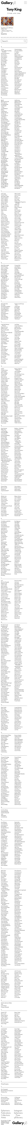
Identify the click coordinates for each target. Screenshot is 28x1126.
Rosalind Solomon (18, 905)
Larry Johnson (18, 497)
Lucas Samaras (4, 881)
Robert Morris (18, 682)
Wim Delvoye (4, 288)
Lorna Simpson (18, 873)
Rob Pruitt (17, 800)
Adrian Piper (17, 772)
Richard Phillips (4, 804)
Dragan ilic (3, 489)
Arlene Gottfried (18, 383)
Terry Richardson (4, 852)
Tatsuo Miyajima (18, 648)
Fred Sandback (4, 888)
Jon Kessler (3, 554)
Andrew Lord (17, 602)
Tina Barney (3, 114)
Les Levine (3, 618)
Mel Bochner (17, 100)
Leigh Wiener (17, 1037)
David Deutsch (4, 297)
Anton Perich (3, 789)
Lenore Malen (4, 637)
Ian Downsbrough (18, 279)
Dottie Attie (17, 82)
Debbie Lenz (3, 611)
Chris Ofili (3, 742)
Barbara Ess (17, 311)
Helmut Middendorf (19, 629)
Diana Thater (4, 980)
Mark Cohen (17, 200)
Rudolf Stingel (18, 945)
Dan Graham (17, 386)
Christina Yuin (4, 1092)
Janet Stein (17, 927)
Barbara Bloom (4, 186)
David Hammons (4, 447)
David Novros (18, 728)
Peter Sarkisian (4, 900)
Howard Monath (18, 655)
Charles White (18, 1031)
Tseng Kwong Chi (4, 240)
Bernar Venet (17, 1012)
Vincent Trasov (18, 976)
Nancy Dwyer (18, 297)
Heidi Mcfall (3, 680)
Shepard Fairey (4, 327)
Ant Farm (3, 331)
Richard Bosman (18, 115)
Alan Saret (3, 899)
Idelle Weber (4, 1056)
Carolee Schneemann (5, 925)
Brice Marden (4, 649)
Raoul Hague (4, 436)
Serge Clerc (3, 254)
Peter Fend (3, 347)
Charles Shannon (4, 943)
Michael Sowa (18, 913)
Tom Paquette (4, 771)
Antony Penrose (4, 786)
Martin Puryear (18, 804)
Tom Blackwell (4, 176)
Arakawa (17, 60)
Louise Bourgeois (18, 118)
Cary (2, 211)
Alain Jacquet (4, 499)
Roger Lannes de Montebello (18, 664)
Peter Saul (3, 902)
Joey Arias (17, 64)
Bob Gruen (17, 414)
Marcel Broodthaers (19, 140)
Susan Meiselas (4, 693)
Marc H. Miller (18, 636)
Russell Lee (3, 600)
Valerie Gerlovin (4, 389)
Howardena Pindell (19, 768)
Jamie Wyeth (17, 1077)
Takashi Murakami (19, 698)
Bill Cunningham (18, 251)
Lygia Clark (3, 250)
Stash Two (17, 996)
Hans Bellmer (4, 155)
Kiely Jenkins (3, 507)
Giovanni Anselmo (19, 50)
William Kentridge (5, 550)
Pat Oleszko (3, 747)
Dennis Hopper (18, 465)
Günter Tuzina (18, 991)
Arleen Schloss (4, 918)
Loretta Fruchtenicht (19, 359)
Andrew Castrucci (5, 224)
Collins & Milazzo (18, 630)
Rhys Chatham (4, 239)
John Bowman (18, 123)
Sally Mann (3, 642)
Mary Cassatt (4, 215)
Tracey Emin (17, 306)
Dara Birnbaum (4, 175)
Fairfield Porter (18, 785)
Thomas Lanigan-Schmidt (6, 589)
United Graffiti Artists (19, 74)
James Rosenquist (18, 843)
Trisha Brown (17, 151)
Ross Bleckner (4, 182)
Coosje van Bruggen (19, 158)
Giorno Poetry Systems (19, 963)
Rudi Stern (17, 935)
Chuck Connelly (18, 219)
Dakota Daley (4, 269)
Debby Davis (4, 281)
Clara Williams (18, 1044)
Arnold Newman (18, 708)
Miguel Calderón (4, 197)
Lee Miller (17, 634)
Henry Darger (4, 275)
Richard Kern (4, 551)
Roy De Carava (4, 204)
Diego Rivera (17, 823)
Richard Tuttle (17, 989)
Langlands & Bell (4, 151)
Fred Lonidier (17, 600)
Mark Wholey (18, 1035)
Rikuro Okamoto (4, 743)
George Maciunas (5, 628)
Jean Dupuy (17, 296)
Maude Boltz (17, 108)
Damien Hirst (17, 451)
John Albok (3, 72)
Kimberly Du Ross (18, 845)
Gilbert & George (5, 385)
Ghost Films (3, 352)
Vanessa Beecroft (4, 144)
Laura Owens (17, 750)
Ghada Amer (4, 79)
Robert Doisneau (18, 273)
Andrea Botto (17, 116)
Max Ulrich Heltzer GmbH (6, 416)
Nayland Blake (4, 179)
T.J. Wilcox (17, 1038)
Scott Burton (17, 181)
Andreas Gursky (18, 418)
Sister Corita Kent (5, 549)
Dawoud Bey (4, 169)
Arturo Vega (3, 1023)
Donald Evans (18, 317)
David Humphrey (18, 479)
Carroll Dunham (18, 291)
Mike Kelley (3, 543)
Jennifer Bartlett (4, 119)
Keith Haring (3, 454)
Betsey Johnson (18, 496)
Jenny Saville (4, 908)
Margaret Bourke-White (20, 119)
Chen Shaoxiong (4, 944)
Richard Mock (18, 649)
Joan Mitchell (17, 644)
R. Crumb (17, 247)
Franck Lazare (4, 597)
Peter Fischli (3, 363)
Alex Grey (17, 401)
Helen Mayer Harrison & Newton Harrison (6, 461)
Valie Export (17, 318)
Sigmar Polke (17, 780)
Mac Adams (3, 58)
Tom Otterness (18, 747)
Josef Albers (3, 71)
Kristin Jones (17, 508)
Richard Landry (4, 587)
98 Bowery (18, 1117)
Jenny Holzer (17, 461)
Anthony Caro (4, 207)
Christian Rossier (18, 848)
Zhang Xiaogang (4, 1084)
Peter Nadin (3, 707)
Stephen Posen (18, 786)
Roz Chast (3, 238)
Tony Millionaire (18, 638)
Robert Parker (4, 773)
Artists (3, 1117)
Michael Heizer (4, 479)
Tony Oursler (17, 749)
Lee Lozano (17, 607)
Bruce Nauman (4, 721)
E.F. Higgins (17, 436)
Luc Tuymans (17, 990)
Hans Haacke (4, 428)
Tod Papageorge (4, 769)
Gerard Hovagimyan (19, 469)
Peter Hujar (17, 478)
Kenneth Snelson (18, 898)
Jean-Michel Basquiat (5, 123)
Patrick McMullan (5, 688)
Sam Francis (17, 342)
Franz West (17, 1028)
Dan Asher (17, 78)
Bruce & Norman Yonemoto (7, 1090)
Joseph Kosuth (18, 550)
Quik (2, 814)
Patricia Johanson (5, 514)
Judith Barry (3, 116)
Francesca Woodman (19, 1072)
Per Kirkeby (3, 572)
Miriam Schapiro (4, 913)
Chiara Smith (17, 884)
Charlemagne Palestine (6, 764)
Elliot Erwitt (17, 310)
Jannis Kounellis (18, 551)
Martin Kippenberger (5, 569)
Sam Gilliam (3, 403)
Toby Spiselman (18, 917)
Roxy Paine (3, 760)
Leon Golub (17, 372)
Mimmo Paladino (5, 761)
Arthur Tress (17, 979)
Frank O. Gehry (4, 379)
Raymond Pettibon (5, 794)
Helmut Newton (18, 713)
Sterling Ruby (17, 858)
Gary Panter (3, 765)
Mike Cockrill (17, 193)
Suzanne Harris (4, 457)
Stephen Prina (18, 793)
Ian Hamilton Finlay (5, 354)
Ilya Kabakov (4, 522)
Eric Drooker (17, 283)
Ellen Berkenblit (4, 161)
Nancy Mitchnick (18, 647)
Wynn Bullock (17, 164)
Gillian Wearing (4, 1052)
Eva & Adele (3, 61)
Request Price (4, 33)
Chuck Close (3, 257)
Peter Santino (4, 896)
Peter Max (3, 674)
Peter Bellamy (4, 154)
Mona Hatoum (4, 468)
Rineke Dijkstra (18, 268)
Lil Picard (17, 758)
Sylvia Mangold (4, 641)
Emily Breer (17, 133)
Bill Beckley (3, 140)
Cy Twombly (17, 997)
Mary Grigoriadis (18, 404)
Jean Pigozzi (17, 766)
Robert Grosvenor (18, 413)
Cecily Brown (17, 147)
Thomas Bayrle (4, 128)
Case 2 (2, 213)
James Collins (17, 211)
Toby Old (3, 745)
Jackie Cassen (4, 217)
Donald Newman (18, 711)
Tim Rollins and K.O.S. (5, 521)
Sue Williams (17, 1047)
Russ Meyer (17, 626)
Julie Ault (16, 88)
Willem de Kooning (19, 543)
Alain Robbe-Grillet (19, 827)
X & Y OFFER (3, 740)
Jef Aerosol (3, 65)
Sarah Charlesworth (5, 236)
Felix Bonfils (17, 109)
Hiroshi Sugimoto (18, 953)
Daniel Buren (17, 170)
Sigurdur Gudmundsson (20, 415)
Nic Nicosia (17, 714)
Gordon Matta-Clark (5, 671)
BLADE (2, 178)
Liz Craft (16, 242)
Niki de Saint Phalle (5, 801)
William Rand (4, 830)
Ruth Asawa (17, 77)
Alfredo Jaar (4, 496)
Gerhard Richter (4, 854)
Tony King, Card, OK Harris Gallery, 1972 (7, 28)
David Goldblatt (4, 421)
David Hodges (18, 455)
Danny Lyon (17, 618)
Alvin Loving (17, 605)
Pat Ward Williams (19, 1045)
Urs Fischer (3, 360)
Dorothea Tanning (5, 973)
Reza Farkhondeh (5, 329)
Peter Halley (3, 440)
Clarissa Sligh (17, 879)
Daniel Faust (3, 334)
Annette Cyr (17, 260)
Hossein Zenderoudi (5, 1104)
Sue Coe (16, 196)
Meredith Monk (18, 656)
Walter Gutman (18, 422)
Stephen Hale (4, 438)
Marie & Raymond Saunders (5, 904)
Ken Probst (17, 796)
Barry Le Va (3, 1013)
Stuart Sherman (4, 957)
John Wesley (3, 1075)
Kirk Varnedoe (4, 1019)
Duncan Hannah (4, 450)
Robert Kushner (18, 571)
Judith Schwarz (4, 931)
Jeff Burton (17, 180)
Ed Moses (17, 688)
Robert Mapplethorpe (6, 645)
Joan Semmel (4, 939)
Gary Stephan (18, 933)
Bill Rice (2, 851)
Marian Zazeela (4, 1100)
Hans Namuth (4, 714)
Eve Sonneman (18, 909)
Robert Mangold (4, 639)
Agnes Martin (4, 662)
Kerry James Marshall (5, 660)
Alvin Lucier (17, 611)
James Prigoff (17, 791)
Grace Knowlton (18, 536)
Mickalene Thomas (5, 986)
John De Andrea (4, 90)
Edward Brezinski (18, 136)
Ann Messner (17, 624)
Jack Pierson (17, 764)
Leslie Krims (17, 561)
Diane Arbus (17, 63)
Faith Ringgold (4, 861)
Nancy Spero (17, 915)
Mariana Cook (18, 224)
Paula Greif (17, 400)
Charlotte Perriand (5, 791)
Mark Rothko (17, 851)
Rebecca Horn (18, 467)
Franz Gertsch (4, 392)
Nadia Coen (17, 197)
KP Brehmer (17, 134)
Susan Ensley (17, 309)
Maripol (3, 656)
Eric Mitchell (17, 642)
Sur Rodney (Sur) (18, 958)
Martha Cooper (18, 225)
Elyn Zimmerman (18, 1100)
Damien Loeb (17, 595)
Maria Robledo (18, 832)
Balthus (2, 109)
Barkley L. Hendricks (19, 428)
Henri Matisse (4, 670)
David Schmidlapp (5, 919)
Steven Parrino (4, 778)
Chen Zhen (17, 1098)
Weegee (3, 1060)
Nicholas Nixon (18, 718)
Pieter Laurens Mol (19, 652)
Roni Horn (17, 468)
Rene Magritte (4, 630)
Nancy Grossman (18, 411)
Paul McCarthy (4, 676)
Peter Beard (3, 130)
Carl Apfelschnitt (18, 57)
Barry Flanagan (18, 328)
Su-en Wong (17, 1069)
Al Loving (17, 604)
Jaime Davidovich (5, 279)
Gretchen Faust (4, 335)
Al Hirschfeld (17, 449)
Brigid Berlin (3, 162)
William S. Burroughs (19, 175)
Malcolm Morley (18, 681)
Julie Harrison (4, 462)
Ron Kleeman (17, 521)
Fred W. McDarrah (5, 677)
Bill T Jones (17, 504)
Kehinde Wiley (18, 1040)
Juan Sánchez (18, 965)
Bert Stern (17, 934)
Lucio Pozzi (17, 789)
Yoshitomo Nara (4, 717)
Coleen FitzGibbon (19, 325)
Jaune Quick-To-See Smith (20, 890)
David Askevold (18, 79)
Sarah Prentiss (18, 790)
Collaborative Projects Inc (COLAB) (20, 202)
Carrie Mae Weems (5, 1062)
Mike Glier (3, 414)
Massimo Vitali (18, 1019)
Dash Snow (17, 899)
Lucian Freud (17, 353)
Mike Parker (3, 772)
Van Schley (3, 917)
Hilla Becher (3, 137)
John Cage (3, 193)
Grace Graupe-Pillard (19, 393)
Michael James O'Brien (6, 735)
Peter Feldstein (4, 343)
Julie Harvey (3, 465)
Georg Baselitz (4, 122)
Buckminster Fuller (18, 360)
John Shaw (3, 951)
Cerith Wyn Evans (18, 316)
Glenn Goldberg (4, 418)
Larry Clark (3, 249)
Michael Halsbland (5, 442)
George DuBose (18, 284)
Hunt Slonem (17, 880)
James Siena (3, 961)
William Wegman (5, 1063)
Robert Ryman (18, 863)
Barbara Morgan (18, 675)
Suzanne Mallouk (5, 638)
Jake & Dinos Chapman (6, 234)
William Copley (18, 229)
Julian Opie (17, 738)
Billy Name (3, 713)
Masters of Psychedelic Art (20, 72)
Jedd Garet (3, 375)
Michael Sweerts (18, 960)
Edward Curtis (18, 254)
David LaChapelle (5, 582)
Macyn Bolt (17, 105)
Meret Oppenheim (19, 740)
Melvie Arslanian (18, 71)
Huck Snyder (17, 902)
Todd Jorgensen (18, 512)
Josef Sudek (17, 952)
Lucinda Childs (4, 245)
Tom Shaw (3, 953)
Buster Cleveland (4, 256)
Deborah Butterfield (19, 185)
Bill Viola (16, 1015)
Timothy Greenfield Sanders (5, 890)
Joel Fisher (17, 324)
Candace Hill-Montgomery (18, 441)
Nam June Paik (4, 758)
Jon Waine (3, 1030)
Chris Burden (17, 168)
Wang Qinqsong (4, 811)
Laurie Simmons (18, 872)
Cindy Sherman (4, 954)
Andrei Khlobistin (4, 557)
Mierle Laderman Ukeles (6, 1002)
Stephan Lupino (18, 614)
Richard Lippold (18, 593)
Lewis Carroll (4, 209)
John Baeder (3, 105)
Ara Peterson (4, 793)
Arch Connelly (18, 218)
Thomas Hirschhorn (19, 450)
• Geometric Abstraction (6, 30)
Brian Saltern (4, 879)
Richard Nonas (18, 722)
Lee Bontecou (17, 112)
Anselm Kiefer (4, 558)
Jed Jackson (3, 497)
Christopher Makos (5, 634)
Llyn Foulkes (17, 338)
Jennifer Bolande (18, 104)
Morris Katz (3, 535)
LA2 (2, 580)
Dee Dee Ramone (5, 827)
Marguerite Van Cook (19, 222)
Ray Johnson (17, 500)
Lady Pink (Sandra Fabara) (5, 325)
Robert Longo (18, 598)
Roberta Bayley (4, 126)
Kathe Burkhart (18, 173)
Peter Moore (17, 674)
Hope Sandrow (4, 893)
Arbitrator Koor (18, 546)
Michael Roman (18, 837)
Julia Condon (17, 217)
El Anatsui (3, 86)
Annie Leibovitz (4, 607)
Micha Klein (17, 525)
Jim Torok (3, 994)
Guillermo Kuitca (18, 567)
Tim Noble (17, 720)
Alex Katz (3, 533)
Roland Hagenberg (5, 435)
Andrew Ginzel (4, 407)
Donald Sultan (18, 956)
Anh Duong (17, 294)
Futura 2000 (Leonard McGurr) (6, 686)
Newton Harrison (5, 464)
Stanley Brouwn (18, 144)
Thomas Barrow (4, 115)
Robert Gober (4, 417)
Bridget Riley (3, 858)
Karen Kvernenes (18, 572)
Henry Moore (17, 673)
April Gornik (17, 382)
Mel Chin (3, 246)
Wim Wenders (4, 1073)
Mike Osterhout (18, 746)
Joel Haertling (4, 431)
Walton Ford (17, 335)
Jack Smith (17, 888)
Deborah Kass (4, 532)
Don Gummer (17, 417)
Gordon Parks (4, 775)
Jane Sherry (3, 958)
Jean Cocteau (18, 195)
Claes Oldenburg (4, 746)
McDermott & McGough (6, 682)
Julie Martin (3, 664)
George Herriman (18, 432)
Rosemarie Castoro (5, 221)
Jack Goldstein (18, 371)
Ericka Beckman (4, 141)
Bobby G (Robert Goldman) (18, 369)
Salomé (2, 877)
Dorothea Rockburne (19, 834)
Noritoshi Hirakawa (19, 446)
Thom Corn (17, 233)
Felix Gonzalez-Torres (19, 374)
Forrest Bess (3, 166)
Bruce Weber (4, 1055)
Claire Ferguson (4, 349)
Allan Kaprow (4, 529)
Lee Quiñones (4, 816)
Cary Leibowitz (4, 608)
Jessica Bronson (18, 139)
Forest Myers (17, 700)
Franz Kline (17, 531)
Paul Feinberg (4, 339)
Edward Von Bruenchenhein (18, 153)
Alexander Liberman (19, 584)
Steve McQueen (4, 689)
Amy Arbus (17, 61)
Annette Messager (5, 702)
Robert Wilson (18, 1055)
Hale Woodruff (18, 1073)
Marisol (2, 658)
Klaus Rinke (3, 863)
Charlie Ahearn (4, 68)
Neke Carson (4, 210)
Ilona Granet (17, 390)
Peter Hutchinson (18, 480)
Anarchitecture (4, 83)
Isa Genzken (3, 384)
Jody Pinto (17, 769)
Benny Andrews (4, 92)
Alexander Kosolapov (19, 547)
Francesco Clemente (5, 253)
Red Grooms (17, 407)
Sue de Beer (3, 147)
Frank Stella (17, 931)
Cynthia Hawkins (4, 469)
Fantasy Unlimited (5, 1007)
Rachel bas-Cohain (5, 121)
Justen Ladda (4, 584)
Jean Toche (3, 993)
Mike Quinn (3, 815)
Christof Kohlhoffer (19, 539)
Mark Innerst (17, 489)
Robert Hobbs (18, 453)
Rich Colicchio (18, 210)
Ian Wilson (17, 1052)
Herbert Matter (4, 673)
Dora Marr (3, 659)
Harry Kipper (4, 571)
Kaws (2, 540)
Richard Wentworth (5, 1074)
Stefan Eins (3, 312)
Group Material (4, 669)
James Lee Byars (18, 187)
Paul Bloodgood (4, 184)
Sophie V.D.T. (4, 1012)
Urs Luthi (16, 615)
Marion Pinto (17, 771)
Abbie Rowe (17, 854)
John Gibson (3, 398)
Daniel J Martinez (5, 667)
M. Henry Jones (18, 510)
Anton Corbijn (18, 232)
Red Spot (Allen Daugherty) (4, 277)
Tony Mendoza (4, 699)
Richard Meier (4, 691)
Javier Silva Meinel (5, 692)
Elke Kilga (3, 562)
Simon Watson (4, 1050)
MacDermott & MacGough (4, 627)
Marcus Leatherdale (5, 598)
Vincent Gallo (4, 374)
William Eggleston (5, 310)
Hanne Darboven (5, 273)
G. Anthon (17, 52)
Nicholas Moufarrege (19, 691)
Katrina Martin (4, 666)
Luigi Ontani (3, 750)
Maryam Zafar (4, 1097)
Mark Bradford (18, 126)
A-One (2, 49)
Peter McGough (4, 684)
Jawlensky (3, 504)
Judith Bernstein (4, 164)
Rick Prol (16, 797)
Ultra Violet (17, 1016)
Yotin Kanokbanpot (5, 526)
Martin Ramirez (4, 825)
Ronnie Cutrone (18, 258)
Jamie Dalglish (4, 271)
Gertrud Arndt (18, 68)
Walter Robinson (18, 830)
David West (3, 1078)
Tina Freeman (18, 352)
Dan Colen (17, 205)
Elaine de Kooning (18, 542)
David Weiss (3, 1067)
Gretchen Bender (4, 158)
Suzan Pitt (17, 775)
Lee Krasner (17, 560)
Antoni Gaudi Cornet (19, 235)
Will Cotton (17, 239)
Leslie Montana (18, 658)
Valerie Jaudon (4, 503)
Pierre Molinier (18, 654)
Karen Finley (3, 356)
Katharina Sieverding (5, 964)
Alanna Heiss (4, 478)
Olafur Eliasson (4, 316)
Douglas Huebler (18, 475)
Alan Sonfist (17, 906)
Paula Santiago (4, 895)
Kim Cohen (17, 199)
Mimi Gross (17, 410)
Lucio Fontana (18, 334)
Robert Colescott (18, 207)
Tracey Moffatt (18, 651)
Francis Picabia (18, 757)
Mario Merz (3, 700)
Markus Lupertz (18, 612)
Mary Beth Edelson (5, 308)
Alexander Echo (4, 303)
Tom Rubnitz (17, 857)
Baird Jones (17, 503)
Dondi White (17, 1033)
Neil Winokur (17, 1058)
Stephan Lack (4, 583)
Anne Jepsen (3, 511)
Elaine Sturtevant (18, 951)
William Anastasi (4, 85)
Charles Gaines (4, 370)
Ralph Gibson (4, 399)
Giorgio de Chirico (5, 247)
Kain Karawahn (4, 531)
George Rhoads (4, 845)
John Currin (17, 253)
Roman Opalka (18, 735)
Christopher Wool (18, 1076)
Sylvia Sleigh (17, 877)
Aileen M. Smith (18, 881)
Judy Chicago (4, 243)
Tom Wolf (17, 1066)
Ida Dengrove (4, 294)
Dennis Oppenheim (19, 739)
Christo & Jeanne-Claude (6, 505)
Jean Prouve (17, 798)
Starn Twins (17, 993)
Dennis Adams (4, 56)
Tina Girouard (4, 410)
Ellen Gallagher (4, 373)
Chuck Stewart (18, 942)
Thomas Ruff (17, 859)
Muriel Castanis (4, 218)
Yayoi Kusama (18, 569)
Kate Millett (17, 637)
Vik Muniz (17, 696)
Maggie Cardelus (5, 206)
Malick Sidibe (4, 960)
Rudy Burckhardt (18, 167)
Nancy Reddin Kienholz (6, 561)
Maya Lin (17, 589)
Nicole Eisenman (4, 313)
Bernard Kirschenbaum (6, 574)
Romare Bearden (4, 132)
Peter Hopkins (18, 462)
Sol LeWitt (17, 583)
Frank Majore (4, 633)
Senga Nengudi (4, 726)
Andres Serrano (4, 942)
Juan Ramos (3, 829)
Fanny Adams (4, 57)
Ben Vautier (3, 1020)
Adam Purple (17, 803)
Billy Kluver (17, 533)
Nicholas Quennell (5, 812)
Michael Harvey (4, 467)
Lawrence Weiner (5, 1066)
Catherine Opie (18, 736)
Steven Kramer (18, 557)
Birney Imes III (4, 487)
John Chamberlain (5, 231)
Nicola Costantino (18, 237)
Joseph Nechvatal (5, 722)
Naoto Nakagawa (5, 711)
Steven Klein (17, 526)
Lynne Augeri (17, 86)
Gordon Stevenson (19, 941)
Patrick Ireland (18, 490)
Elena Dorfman (18, 276)
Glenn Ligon (17, 587)
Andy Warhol (4, 1041)
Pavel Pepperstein (5, 787)
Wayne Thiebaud (5, 983)
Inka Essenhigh (18, 313)
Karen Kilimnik (4, 565)
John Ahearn (4, 69)
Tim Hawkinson (4, 472)
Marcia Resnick (4, 843)
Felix (2, 345)
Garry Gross (17, 408)
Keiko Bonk (17, 111)
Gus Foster (17, 337)
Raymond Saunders (5, 907)
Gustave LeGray (4, 605)
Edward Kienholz (4, 560)
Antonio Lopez (18, 601)
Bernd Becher (4, 136)
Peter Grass (17, 392)
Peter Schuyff (4, 928)
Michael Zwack (18, 1103)
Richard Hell (3, 480)
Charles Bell (3, 150)
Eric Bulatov (17, 163)
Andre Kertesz (4, 553)
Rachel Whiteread (18, 1034)
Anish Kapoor (4, 528)
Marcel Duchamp (18, 287)
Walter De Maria (4, 652)
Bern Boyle (17, 125)
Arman (16, 66)
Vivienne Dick (17, 265)
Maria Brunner (18, 159)
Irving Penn (3, 785)
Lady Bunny (17, 166)
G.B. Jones (17, 507)
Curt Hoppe (17, 464)
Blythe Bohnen (18, 103)
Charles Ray (3, 833)
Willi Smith (17, 895)
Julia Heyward (18, 435)
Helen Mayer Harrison (6, 458)
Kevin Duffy (17, 289)
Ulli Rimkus (3, 859)
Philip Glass (3, 413)
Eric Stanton (17, 922)
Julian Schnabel (4, 922)
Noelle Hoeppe (18, 457)
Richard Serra (4, 940)
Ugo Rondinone (18, 840)
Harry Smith (17, 887)
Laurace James (4, 500)
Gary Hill (17, 439)
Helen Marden (4, 651)
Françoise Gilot (4, 404)
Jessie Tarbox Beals (5, 129)
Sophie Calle (3, 203)
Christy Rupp (17, 861)
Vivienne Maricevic (5, 653)
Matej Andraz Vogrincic (20, 1020)
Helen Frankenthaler (19, 348)
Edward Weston (18, 1030)
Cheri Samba (4, 883)
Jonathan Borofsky (19, 114)
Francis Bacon (4, 103)
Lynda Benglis (4, 159)
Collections (5, 1115)
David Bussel (17, 182)
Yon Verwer (17, 1013)
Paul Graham (17, 388)
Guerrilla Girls (4, 409)
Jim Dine (16, 269)
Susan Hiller (17, 443)
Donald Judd (17, 515)
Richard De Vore (18, 1022)
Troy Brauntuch (18, 132)
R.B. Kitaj (3, 575)
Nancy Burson (18, 178)
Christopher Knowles (19, 535)
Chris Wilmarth (18, 1049)
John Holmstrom (18, 458)
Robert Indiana (18, 487)
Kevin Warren (4, 1044)
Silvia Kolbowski (18, 540)
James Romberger (19, 838)
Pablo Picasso (17, 761)
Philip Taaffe (3, 971)
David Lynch (17, 616)
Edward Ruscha (18, 862)
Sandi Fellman (4, 346)
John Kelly (3, 546)
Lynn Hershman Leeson (6, 602)
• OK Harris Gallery (5, 31)
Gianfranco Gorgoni (19, 379)
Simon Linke (17, 591)
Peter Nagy (3, 708)
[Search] (14, 41)
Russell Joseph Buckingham (18, 161)
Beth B (2, 100)
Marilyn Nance (4, 715)
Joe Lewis (17, 582)
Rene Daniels (4, 272)
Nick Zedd (3, 1101)
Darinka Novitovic (19, 726)
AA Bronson (17, 137)
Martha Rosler (18, 844)
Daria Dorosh (17, 277)
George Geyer (4, 393)
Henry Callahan (4, 200)
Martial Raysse (4, 836)
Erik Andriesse (4, 93)
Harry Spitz (17, 919)
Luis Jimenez (3, 512)
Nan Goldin (3, 423)
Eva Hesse (17, 433)
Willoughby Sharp (5, 949)
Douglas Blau (4, 180)
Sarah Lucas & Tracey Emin (19, 304)
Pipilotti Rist (17, 822)
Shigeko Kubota (18, 565)
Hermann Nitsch (18, 717)
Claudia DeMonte (5, 291)
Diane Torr (3, 997)
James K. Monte (18, 662)
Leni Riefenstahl (4, 855)
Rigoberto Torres (18, 973)
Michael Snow (18, 901)
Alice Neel (3, 724)
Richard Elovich (4, 319)
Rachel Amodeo (4, 81)
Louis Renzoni (4, 840)
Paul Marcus (3, 648)
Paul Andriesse (4, 94)
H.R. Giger (3, 402)
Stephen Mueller (18, 695)
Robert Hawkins (4, 471)
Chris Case (3, 214)
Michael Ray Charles (5, 235)
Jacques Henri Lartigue (6, 591)
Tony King (3, 567)
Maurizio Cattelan (5, 227)
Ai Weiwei (3, 1069)
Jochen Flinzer (18, 332)
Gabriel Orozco (18, 743)
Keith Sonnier (17, 910)
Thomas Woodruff (18, 1074)
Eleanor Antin (17, 54)
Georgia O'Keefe (5, 736)
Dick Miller (17, 631)
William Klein (17, 528)
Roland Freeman (18, 350)
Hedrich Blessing (4, 183)
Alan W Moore (18, 668)
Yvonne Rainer (4, 823)
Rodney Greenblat (19, 397)
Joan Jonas (17, 501)
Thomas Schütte (4, 932)
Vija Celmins (3, 228)
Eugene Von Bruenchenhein (18, 156)
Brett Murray (17, 699)
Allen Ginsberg (4, 406)
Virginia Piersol (18, 762)
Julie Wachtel (4, 1028)
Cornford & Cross (18, 244)
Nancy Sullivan (18, 955)
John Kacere (3, 524)
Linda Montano (18, 659)
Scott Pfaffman (4, 798)
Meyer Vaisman (4, 1015)
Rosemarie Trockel (19, 980)
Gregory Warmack (5, 1042)
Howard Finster (4, 359)
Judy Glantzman (4, 411)
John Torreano (18, 971)
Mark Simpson (18, 874)
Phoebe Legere (4, 604)
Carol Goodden (18, 375)
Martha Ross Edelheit (5, 306)
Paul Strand (17, 948)
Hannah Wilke (18, 1041)
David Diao (3, 298)
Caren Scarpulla (4, 911)
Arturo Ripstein (4, 865)
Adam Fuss (17, 363)
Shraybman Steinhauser (20, 930)
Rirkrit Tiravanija (4, 990)
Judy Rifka (3, 857)
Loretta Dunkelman (19, 293)
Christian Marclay (5, 646)
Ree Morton (17, 686)
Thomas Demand (4, 290)
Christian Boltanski (18, 107)
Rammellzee (3, 826)
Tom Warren (3, 1045)
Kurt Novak (17, 725)
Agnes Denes (4, 292)
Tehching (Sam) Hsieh (19, 474)
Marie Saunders (4, 906)
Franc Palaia (3, 762)
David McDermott (5, 678)
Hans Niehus (17, 715)
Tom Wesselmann (5, 1077)
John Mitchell (17, 645)
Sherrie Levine (4, 619)
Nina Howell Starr (18, 923)
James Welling (4, 1071)
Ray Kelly (3, 547)
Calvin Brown (17, 146)
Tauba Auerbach (18, 84)
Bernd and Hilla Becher (6, 134)
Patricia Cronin (18, 243)
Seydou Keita (4, 542)
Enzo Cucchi (17, 249)
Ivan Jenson (3, 510)
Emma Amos (3, 82)
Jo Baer (2, 107)
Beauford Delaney (5, 286)
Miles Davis (3, 283)
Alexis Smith (17, 883)
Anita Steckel (17, 924)
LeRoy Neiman (4, 725)
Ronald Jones (17, 511)
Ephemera (5, 1110)
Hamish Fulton (18, 362)
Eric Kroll (16, 562)
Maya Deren (3, 295)
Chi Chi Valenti (4, 1016)
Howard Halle (4, 439)
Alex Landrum (4, 586)
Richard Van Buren (19, 171)
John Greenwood (18, 399)
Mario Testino (4, 979)
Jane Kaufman (4, 536)
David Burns (17, 174)
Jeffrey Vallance (4, 1018)
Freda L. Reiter (4, 838)
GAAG (2, 368)
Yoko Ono (3, 749)
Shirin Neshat (4, 729)
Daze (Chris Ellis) (4, 317)
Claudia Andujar (18, 49)
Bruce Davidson (4, 280)
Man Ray (3, 834)
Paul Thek (3, 982)
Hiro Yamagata (4, 1089)
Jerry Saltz (3, 880)
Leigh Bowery (17, 121)
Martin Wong (17, 1067)
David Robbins (18, 829)
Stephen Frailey (18, 341)
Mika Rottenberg (18, 852)
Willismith (17, 1048)
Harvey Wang (4, 1035)
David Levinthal (18, 580)
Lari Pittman (17, 776)
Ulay (2, 1004)
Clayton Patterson (5, 782)
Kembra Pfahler (4, 800)
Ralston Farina (4, 328)
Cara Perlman (4, 790)
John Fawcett (4, 336)
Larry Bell (3, 153)
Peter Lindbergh (18, 590)
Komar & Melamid (5, 695)
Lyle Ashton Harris (5, 456)
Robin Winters (18, 1059)
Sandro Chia (3, 242)
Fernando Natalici (5, 720)
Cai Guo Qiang (4, 810)
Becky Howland (18, 471)
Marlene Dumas (18, 290)
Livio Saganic (4, 874)
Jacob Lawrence (4, 594)
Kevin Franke (17, 346)
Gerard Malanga (5, 635)
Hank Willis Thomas (5, 984)
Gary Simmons (18, 870)
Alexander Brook (18, 141)
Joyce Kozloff (17, 553)
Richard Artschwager (19, 75)
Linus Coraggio (18, 230)
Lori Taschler (3, 976)
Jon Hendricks (18, 429)
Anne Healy (3, 475)
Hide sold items (14, 13)
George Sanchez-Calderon (5, 886)
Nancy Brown (17, 150)
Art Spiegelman (18, 916)
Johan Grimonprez (19, 406)
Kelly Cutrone (17, 257)
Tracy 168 (17, 975)
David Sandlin (4, 892)
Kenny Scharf (4, 914)
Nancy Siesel (4, 962)
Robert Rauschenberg (5, 832)
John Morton (17, 685)
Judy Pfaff (3, 797)
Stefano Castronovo (5, 222)
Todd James (3, 501)
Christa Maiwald (4, 631)
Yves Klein (17, 529)
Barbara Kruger (18, 564)
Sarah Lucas (17, 609)
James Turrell (17, 987)
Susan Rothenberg (18, 850)
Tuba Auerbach (18, 85)
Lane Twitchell (18, 994)
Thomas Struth (18, 949)
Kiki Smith (17, 891)
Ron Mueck (17, 692)
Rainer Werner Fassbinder (6, 332)
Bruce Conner (17, 221)
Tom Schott (3, 926)
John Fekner (3, 342)
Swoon (16, 962)
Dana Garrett (4, 377)
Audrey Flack (17, 327)
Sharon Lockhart (18, 594)
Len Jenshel (3, 508)
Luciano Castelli (4, 220)
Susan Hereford (18, 431)
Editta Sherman (4, 956)
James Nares (4, 718)
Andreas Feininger (5, 341)
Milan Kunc (17, 568)
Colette (16, 208)
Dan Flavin (17, 330)
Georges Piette (18, 765)
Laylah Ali (3, 75)
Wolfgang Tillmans (5, 987)
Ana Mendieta (4, 698)
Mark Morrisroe (18, 684)
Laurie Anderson (4, 88)
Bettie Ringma (4, 862)
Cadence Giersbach (5, 400)
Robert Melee (4, 696)
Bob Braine (17, 128)
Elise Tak (3, 972)
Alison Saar (3, 870)
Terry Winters (17, 1060)
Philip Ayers (17, 92)
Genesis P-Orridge (5, 757)
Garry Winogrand (19, 1056)
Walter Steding (18, 926)
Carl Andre (3, 89)
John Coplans (17, 228)
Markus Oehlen (4, 739)
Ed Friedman (17, 357)
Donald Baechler (4, 104)
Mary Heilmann (4, 476)
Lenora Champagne (5, 232)
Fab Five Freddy (18, 349)
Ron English (17, 307)
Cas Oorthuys (4, 751)
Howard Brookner (18, 143)
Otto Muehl (17, 693)
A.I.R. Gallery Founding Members (6, 51)
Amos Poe (17, 779)
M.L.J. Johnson (18, 499)
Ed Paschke (3, 779)
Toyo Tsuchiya (18, 982)
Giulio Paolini (4, 768)
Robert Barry (4, 118)
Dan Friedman (18, 356)
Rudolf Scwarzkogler (5, 935)
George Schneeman (5, 924)
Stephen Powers (18, 787)
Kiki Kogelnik (17, 537)
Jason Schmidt (4, 921)
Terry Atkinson (18, 81)
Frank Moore (17, 671)
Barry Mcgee (4, 681)
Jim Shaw (3, 950)
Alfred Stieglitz (18, 944)
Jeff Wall (3, 1034)
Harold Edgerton (4, 309)
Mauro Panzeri (4, 766)
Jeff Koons (17, 544)
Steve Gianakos (4, 396)
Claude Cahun (4, 195)
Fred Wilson (17, 1051)
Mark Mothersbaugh (19, 689)
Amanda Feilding (5, 338)
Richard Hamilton (5, 445)
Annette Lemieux (4, 609)
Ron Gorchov (17, 376)
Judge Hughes (18, 476)
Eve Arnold (17, 70)
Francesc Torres (18, 972)
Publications (6, 1112)
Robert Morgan (18, 677)
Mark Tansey (4, 975)
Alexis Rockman (18, 836)
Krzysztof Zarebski (5, 1098)
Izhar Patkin (3, 780)
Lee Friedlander (18, 355)
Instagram (18, 1110)
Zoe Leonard (4, 614)
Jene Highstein (18, 438)
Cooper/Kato (17, 226)
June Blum (3, 187)
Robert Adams (4, 60)
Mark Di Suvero (18, 959)
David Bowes (17, 122)
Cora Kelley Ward (5, 1037)
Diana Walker (4, 1031)
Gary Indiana (17, 486)
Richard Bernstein (5, 165)
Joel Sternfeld (17, 938)
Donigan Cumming (19, 250)
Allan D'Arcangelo (5, 265)
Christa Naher (4, 710)
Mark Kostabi (17, 549)
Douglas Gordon (18, 378)
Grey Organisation (19, 742)
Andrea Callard (4, 202)
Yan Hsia (16, 472)
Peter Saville (3, 910)
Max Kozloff (17, 554)
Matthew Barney (4, 112)
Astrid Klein (17, 522)
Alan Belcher (3, 148)
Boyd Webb (3, 1053)
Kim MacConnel (4, 624)
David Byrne (17, 188)
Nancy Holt (17, 460)
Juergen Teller (4, 977)
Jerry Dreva (17, 282)
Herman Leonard (5, 612)
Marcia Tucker (18, 983)
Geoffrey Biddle (4, 172)
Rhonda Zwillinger (18, 1104)
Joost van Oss (18, 745)
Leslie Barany (4, 111)
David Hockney (18, 454)
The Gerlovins (4, 391)
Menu (25, 3)
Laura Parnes (4, 776)
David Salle (3, 876)
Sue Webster (3, 1059)
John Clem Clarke (5, 252)
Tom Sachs (3, 873)
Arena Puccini (17, 801)
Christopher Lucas (18, 608)
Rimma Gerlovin (4, 388)
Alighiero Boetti (18, 101)
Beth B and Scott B (5, 101)
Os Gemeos (3, 382)
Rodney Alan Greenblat (20, 396)
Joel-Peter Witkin (18, 1062)
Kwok (16, 574)
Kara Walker (4, 1033)
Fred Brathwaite (18, 130)
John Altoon (3, 76)
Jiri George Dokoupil (19, 275)
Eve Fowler (17, 339)
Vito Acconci (3, 54)
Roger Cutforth (18, 255)
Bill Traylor (17, 977)
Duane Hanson (4, 453)
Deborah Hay (4, 474)
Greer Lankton (4, 590)
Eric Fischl (3, 361)
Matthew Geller (4, 381)
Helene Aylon (17, 93)
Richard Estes (17, 314)
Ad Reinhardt (4, 837)
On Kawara (3, 539)
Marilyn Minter (18, 641)
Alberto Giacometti (5, 395)
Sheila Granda (18, 389)
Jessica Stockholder (19, 947)
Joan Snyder (17, 903)
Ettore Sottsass (18, 912)
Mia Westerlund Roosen (20, 841)
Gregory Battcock (5, 125)
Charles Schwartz (5, 929)
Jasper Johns (4, 515)
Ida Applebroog (18, 59)
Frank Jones (17, 505)
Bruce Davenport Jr (19, 514)
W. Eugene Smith (18, 894)
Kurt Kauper (3, 537)
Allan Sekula (3, 937)
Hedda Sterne (18, 937)
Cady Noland (18, 721)
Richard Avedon (18, 89)
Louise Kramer (18, 555)
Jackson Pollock (18, 782)
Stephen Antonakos (19, 56)
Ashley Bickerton (4, 171)
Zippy (16, 1101)
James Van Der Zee (5, 1103)
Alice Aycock (17, 91)
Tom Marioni (4, 655)
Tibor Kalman (4, 525)
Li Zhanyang (17, 1097)
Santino (2, 898)
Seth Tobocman (4, 991)
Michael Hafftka (4, 432)
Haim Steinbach (18, 928)
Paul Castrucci (4, 225)
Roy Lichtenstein (18, 586)
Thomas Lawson (4, 595)
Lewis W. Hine (18, 444)
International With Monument (18, 667)
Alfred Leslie (3, 615)
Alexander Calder (5, 196)
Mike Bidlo (3, 173)
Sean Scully (3, 933)
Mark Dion (17, 271)
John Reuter (3, 844)
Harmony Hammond (5, 446)
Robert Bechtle (4, 139)
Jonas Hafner (4, 433)
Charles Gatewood (5, 378)
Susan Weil (3, 1064)
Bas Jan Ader (4, 63)
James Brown (17, 148)
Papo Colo (17, 212)
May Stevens (17, 940)
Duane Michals (18, 627)
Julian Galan (4, 371)
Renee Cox (17, 240)
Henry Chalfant (4, 229)
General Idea (4, 486)
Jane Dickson (17, 266)
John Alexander (4, 74)
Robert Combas (18, 214)
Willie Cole (17, 204)
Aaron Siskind (18, 876)
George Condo (18, 215)
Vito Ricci (3, 850)
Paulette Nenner (4, 728)
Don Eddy (3, 305)
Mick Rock (17, 833)
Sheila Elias (3, 314)
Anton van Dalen (4, 268)
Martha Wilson (18, 1053)
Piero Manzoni (4, 644)
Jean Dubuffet (18, 286)
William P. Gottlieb (19, 385)
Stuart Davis (3, 284)
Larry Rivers (17, 826)
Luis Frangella (18, 344)
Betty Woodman (18, 1070)
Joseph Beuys (4, 168)
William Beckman (5, 143)
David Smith (17, 885)
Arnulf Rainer (4, 822)
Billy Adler (3, 64)
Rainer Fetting (4, 350)
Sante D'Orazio (4, 266)
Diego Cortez (17, 236)
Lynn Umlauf (3, 1005)
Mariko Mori (17, 678)
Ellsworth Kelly (4, 544)
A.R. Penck (3, 783)
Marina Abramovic (5, 53)
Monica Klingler (18, 532)
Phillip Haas (3, 429)
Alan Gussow (17, 420)
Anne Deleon (4, 287)
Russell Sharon (4, 947)
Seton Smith (17, 892)
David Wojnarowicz (19, 1065)
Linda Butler (17, 184)
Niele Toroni (3, 996)
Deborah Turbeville (19, 986)
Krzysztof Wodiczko (19, 1063)
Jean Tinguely (4, 989)
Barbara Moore (18, 670)
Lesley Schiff (3, 915)
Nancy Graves (18, 395)
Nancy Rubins (18, 855)
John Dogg (17, 272)
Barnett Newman (18, 710)
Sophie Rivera (18, 825)
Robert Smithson (18, 897)
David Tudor (17, 984)
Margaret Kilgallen (5, 564)
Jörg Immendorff (4, 490)
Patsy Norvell (17, 724)
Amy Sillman (3, 965)
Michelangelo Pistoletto (20, 773)
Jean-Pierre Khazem (5, 555)
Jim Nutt (16, 729)
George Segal (4, 936)
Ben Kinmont (3, 568)
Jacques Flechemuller (19, 331)
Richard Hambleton (5, 443)
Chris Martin (3, 663)
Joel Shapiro (3, 946)
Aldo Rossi (17, 847)
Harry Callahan (4, 199)
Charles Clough (4, 258)
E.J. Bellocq (3, 157)
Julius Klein (17, 524)
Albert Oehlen (4, 738)
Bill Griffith (17, 403)
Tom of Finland (4, 353)
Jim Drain (17, 280)
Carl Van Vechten (5, 1022)
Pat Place (17, 778)
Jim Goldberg (4, 420)
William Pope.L (18, 783)
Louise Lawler (4, 593)
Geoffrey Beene (4, 146)
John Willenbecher (19, 1042)
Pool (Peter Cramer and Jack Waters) (6, 1047)
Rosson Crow (17, 246)
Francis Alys (3, 78)
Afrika (2, 67)
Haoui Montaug (18, 661)
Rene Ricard (3, 847)
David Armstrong (18, 67)
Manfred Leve (4, 616)
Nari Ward (3, 1038)
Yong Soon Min (18, 640)
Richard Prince (18, 794)
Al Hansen (3, 452)
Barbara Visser (18, 1018)
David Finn (3, 357)
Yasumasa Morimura (19, 679)
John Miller (17, 633)
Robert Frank (17, 345)
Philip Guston (17, 421)
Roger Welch (4, 1070)
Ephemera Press (18, 1113)
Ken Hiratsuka (18, 447)
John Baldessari (4, 108)
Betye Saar (3, 872)
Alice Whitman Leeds (5, 601)
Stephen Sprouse (18, 920)
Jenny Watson (4, 1049)
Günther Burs (17, 177)
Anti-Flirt (16, 53)
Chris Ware (3, 1040)
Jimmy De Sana (4, 884)
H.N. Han (3, 449)
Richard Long (17, 597)
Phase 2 (2, 803)
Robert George (4, 386)
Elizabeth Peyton (4, 796)
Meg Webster (4, 1057)
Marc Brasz (17, 129)
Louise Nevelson (18, 707)
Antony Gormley (18, 381)
